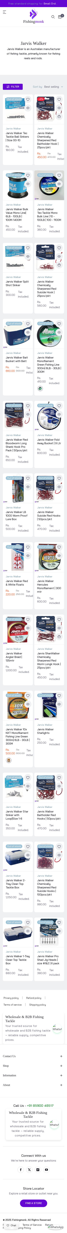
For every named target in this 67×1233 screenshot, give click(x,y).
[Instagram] (38, 1169)
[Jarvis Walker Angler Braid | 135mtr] (18, 629)
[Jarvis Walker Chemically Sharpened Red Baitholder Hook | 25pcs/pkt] (49, 109)
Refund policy (33, 998)
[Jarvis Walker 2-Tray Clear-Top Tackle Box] (18, 856)
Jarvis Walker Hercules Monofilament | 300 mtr (49, 586)
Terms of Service (32, 1224)
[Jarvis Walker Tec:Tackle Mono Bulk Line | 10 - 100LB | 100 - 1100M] (49, 185)
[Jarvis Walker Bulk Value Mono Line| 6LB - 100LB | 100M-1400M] (18, 185)
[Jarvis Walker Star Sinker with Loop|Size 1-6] (18, 787)
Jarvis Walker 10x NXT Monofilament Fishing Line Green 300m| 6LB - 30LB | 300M (18, 736)
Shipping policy (37, 1004)
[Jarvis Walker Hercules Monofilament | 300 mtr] (49, 557)
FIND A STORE (33, 1203)
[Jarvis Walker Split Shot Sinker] (18, 258)
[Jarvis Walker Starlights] (49, 706)
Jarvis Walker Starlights (45, 731)
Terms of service (13, 1004)
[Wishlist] (27, 99)
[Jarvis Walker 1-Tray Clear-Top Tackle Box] (18, 932)
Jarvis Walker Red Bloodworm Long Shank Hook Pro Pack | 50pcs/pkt (17, 445)
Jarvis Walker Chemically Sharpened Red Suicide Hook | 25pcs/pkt (46, 288)
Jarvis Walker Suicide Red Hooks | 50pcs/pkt (48, 515)
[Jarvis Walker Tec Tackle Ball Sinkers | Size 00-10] (18, 109)
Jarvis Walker (13, 128)
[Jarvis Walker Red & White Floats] (18, 557)
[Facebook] (21, 1169)
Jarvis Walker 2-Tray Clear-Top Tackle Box (16, 884)
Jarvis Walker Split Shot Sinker (17, 283)
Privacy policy (11, 998)
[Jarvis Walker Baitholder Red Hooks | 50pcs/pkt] (49, 787)
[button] (6, 12)
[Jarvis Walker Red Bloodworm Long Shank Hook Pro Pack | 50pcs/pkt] (18, 416)
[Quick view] (27, 107)
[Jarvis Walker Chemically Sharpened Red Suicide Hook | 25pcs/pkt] (49, 258)
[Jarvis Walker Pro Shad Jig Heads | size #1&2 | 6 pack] (49, 932)
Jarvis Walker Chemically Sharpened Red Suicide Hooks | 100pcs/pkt (46, 887)
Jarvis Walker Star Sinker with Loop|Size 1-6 (17, 815)
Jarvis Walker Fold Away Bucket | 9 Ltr (49, 441)
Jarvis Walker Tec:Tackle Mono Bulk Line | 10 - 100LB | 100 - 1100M (49, 215)
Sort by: (38, 86)
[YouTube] (46, 1169)
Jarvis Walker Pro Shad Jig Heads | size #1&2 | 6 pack (48, 960)
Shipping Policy (22, 1227)
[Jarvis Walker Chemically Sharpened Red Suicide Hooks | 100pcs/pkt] (49, 856)
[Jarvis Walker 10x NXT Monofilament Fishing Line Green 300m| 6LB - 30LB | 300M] (18, 706)
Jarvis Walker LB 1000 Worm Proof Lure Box (17, 515)
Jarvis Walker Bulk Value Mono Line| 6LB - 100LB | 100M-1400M (17, 215)
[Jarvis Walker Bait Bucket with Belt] (18, 334)
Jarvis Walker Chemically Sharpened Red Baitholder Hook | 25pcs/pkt (47, 140)
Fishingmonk (19, 1219)
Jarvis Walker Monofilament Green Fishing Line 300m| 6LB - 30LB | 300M (49, 364)
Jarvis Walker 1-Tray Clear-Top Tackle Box (18, 960)
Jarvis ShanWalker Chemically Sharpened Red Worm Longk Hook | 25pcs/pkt (49, 660)
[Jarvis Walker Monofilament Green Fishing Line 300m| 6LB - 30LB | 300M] (49, 334)
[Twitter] (29, 1169)
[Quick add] (59, 116)
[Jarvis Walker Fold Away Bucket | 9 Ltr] (49, 416)
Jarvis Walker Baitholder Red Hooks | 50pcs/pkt (49, 815)
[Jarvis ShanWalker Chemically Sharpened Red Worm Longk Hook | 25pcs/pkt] (49, 629)
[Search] (53, 16)
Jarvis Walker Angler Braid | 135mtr (14, 657)
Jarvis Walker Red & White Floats (17, 582)
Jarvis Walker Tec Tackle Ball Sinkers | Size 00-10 (17, 136)
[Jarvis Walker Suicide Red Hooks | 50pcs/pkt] (49, 488)
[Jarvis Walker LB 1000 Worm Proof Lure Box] (18, 488)
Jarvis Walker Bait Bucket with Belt (17, 359)
